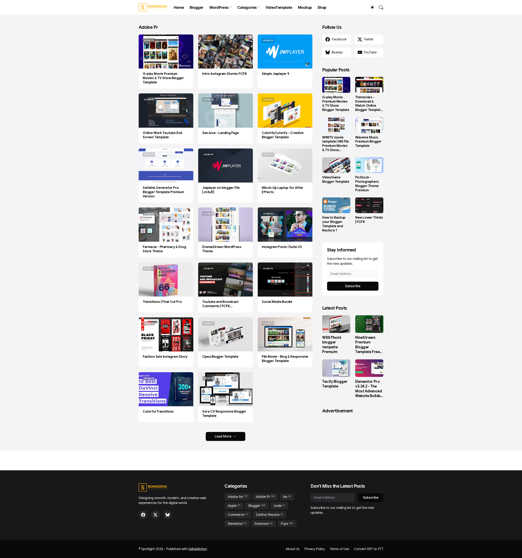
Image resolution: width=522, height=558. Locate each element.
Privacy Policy (314, 549)
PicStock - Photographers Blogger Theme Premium (367, 183)
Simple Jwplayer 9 (275, 74)
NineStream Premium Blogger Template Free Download (367, 344)
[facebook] (143, 514)
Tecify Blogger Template (334, 384)
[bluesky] (167, 514)
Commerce (238, 515)
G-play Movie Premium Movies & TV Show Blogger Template (163, 78)
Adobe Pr (265, 497)
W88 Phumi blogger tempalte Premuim (331, 344)
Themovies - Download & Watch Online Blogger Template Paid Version (368, 103)
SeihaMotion (197, 549)
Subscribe (353, 286)
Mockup (305, 7)
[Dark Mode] (370, 7)
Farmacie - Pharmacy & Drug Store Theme (164, 249)
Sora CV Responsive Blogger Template (224, 414)
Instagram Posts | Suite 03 (282, 247)
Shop (321, 7)
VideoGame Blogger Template (335, 179)
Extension (263, 523)
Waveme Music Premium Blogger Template (368, 141)
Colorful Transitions (158, 412)
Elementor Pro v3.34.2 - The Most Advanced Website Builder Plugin (368, 389)
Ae (287, 497)
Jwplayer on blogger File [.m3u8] (221, 190)
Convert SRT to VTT (368, 549)
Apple (234, 506)
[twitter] (155, 514)
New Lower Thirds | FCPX (369, 220)
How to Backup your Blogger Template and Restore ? (333, 224)
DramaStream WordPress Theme (221, 249)
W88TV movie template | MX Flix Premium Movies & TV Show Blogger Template (335, 143)
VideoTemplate (278, 7)
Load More (223, 436)
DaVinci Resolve (269, 515)
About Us (293, 549)
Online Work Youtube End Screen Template (162, 135)
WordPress (219, 7)
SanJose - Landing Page (220, 133)
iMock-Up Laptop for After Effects (282, 190)
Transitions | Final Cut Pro (162, 302)
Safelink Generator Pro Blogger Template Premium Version (163, 192)
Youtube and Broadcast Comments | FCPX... (220, 304)
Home (179, 7)
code (279, 506)
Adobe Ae (238, 497)
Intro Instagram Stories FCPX (224, 74)
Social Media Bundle (277, 302)
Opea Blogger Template (220, 357)
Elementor (237, 523)
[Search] (379, 7)
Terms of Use (339, 549)
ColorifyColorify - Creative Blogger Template (282, 135)
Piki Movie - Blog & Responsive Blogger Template (285, 359)
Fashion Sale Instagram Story (165, 357)
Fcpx (287, 523)
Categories (247, 7)
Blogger (196, 7)
